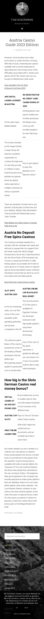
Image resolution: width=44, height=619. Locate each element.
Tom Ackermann (22, 19)
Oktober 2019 (10, 575)
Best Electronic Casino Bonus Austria (19, 282)
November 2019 (11, 571)
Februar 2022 (9, 558)
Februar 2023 (9, 554)
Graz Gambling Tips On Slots (16, 85)
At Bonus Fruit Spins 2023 (14, 88)
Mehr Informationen (22, 614)
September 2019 (11, 579)
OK (17, 608)
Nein (26, 608)
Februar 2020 (9, 567)
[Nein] (41, 605)
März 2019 (8, 584)
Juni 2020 (8, 562)
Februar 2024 (9, 550)
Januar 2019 (9, 588)
